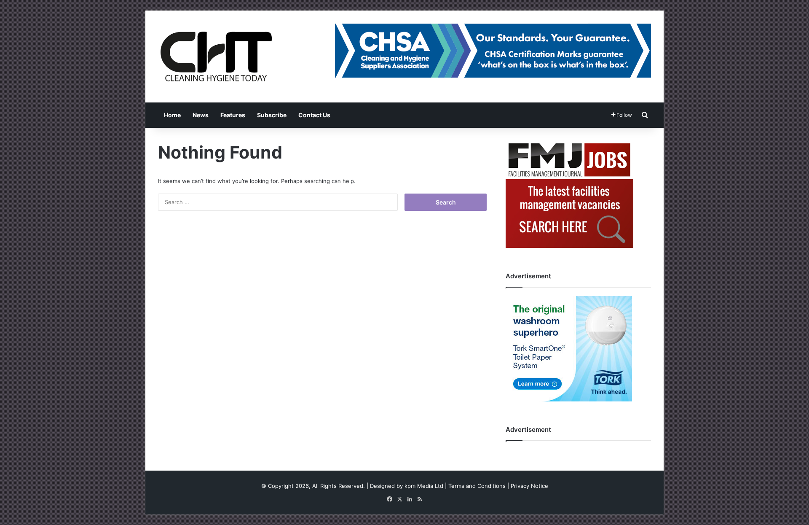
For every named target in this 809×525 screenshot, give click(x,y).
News (201, 114)
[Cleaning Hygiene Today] (215, 56)
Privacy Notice (529, 485)
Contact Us (314, 114)
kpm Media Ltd (423, 485)
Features (232, 114)
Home (172, 114)
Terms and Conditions (477, 485)
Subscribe (272, 114)
